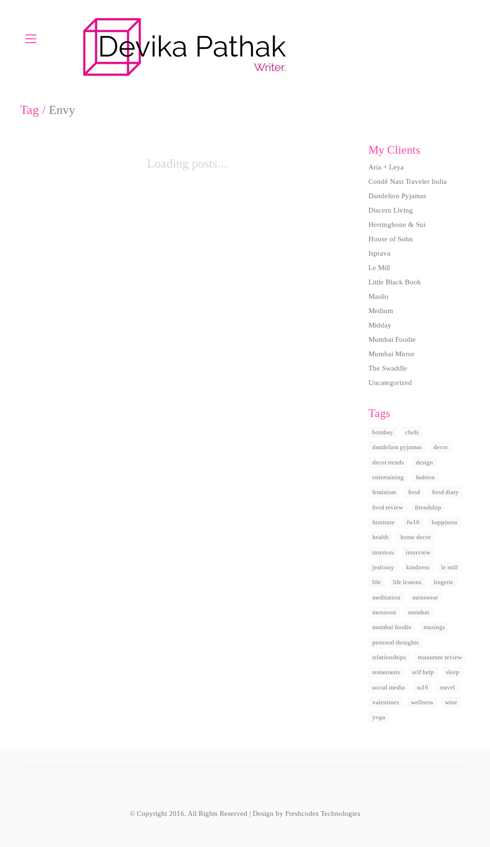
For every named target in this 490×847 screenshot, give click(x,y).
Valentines (385, 702)
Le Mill (379, 267)
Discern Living (390, 210)
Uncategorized (390, 382)
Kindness (417, 567)
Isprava (379, 253)
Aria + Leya (386, 167)
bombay (382, 432)
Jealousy (383, 567)
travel (447, 687)
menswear (425, 597)
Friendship (428, 507)
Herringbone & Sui (396, 224)
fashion (425, 477)
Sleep (452, 672)
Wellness (422, 702)
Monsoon (384, 612)
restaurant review (440, 657)
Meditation (386, 597)
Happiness (444, 522)
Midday (379, 325)
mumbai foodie (392, 627)
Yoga (378, 717)
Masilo (378, 296)
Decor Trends (388, 462)
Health (380, 537)
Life (376, 582)
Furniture (383, 522)
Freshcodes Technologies (322, 813)
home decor (416, 537)
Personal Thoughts (395, 642)
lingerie (444, 582)
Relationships (389, 657)
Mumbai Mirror (391, 354)
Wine (451, 702)
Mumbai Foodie (392, 339)
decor (441, 447)
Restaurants (386, 672)
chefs (412, 432)
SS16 (422, 687)
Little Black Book (394, 282)
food (414, 492)
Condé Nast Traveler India (407, 181)
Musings (434, 627)
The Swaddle (387, 368)
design (424, 462)
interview (418, 552)
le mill (449, 567)
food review (387, 507)
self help (423, 672)
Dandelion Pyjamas (397, 196)
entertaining (388, 477)
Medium (380, 311)
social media (388, 687)
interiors (383, 552)
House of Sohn (390, 239)
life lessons (407, 582)
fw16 (413, 522)
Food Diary (445, 492)
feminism (384, 492)
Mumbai (418, 612)
